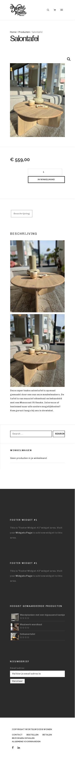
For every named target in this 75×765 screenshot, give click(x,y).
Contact (17, 735)
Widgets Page (24, 532)
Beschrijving (22, 213)
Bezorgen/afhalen (23, 738)
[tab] (21, 213)
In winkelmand (46, 179)
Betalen (47, 735)
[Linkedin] (19, 747)
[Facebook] (13, 747)
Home (13, 31)
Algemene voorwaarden (26, 741)
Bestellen (32, 735)
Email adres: (17, 668)
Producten (24, 31)
